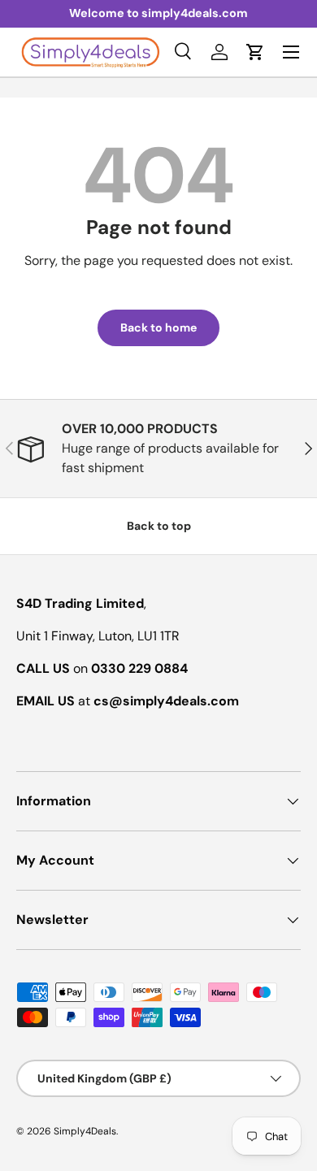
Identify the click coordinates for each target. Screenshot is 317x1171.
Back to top (159, 525)
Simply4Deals (85, 1131)
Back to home (158, 327)
